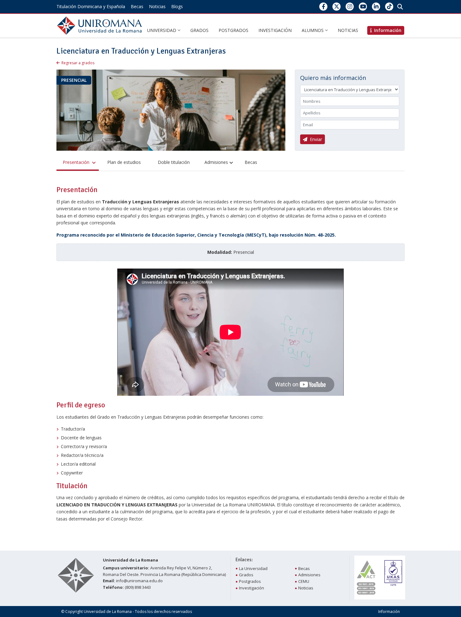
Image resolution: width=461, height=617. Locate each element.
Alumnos (313, 30)
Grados (199, 30)
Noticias (157, 6)
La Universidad (253, 568)
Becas (137, 6)
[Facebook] (323, 6)
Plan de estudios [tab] (124, 162)
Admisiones (309, 575)
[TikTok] (389, 6)
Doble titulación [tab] (174, 162)
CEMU (303, 581)
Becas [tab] (251, 162)
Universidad (162, 30)
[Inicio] (101, 25)
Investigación (275, 30)
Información (389, 611)
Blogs (177, 6)
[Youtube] (363, 6)
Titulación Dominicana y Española (90, 6)
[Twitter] (336, 6)
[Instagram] (349, 6)
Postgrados (233, 30)
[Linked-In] (376, 6)
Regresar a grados (77, 62)
